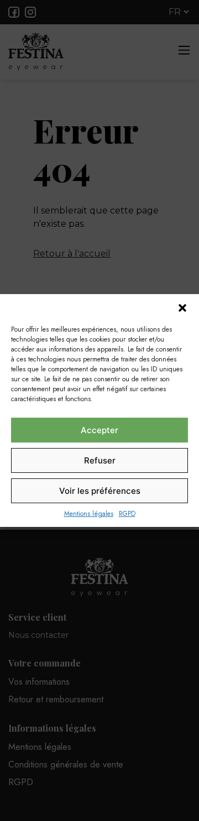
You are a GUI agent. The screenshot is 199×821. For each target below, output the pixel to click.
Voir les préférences (99, 491)
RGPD (127, 514)
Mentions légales (88, 514)
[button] (182, 307)
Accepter (99, 430)
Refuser (100, 460)
